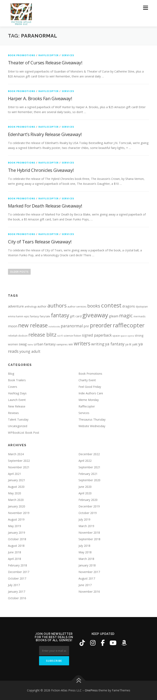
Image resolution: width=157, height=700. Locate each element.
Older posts (19, 271)
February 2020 (88, 500)
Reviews (13, 413)
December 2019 (89, 506)
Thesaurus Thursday (91, 419)
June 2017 (85, 585)
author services (76, 306)
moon (12, 326)
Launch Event (17, 400)
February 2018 (17, 565)
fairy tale (45, 316)
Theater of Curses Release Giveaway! (45, 62)
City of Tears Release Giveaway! (39, 241)
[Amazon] (124, 643)
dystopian (142, 306)
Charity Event (87, 380)
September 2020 (89, 480)
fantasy (60, 315)
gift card (76, 316)
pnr (86, 326)
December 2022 (89, 454)
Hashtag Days (17, 393)
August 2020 (16, 487)
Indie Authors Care (90, 393)
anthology (31, 306)
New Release (16, 406)
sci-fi (60, 335)
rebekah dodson (18, 335)
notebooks (54, 326)
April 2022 (85, 461)
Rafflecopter (48, 55)
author (42, 306)
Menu (145, 8)
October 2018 (17, 539)
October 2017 (17, 578)
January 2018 (87, 565)
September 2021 (89, 467)
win (70, 344)
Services (68, 55)
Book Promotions (21, 55)
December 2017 (18, 572)
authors (57, 305)
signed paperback (97, 335)
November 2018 (89, 532)
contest (111, 305)
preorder (101, 325)
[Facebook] (103, 643)
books (93, 306)
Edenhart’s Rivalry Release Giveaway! (45, 134)
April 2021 (14, 474)
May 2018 (85, 552)
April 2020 (85, 493)
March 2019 (86, 526)
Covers (12, 387)
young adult (29, 351)
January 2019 (16, 532)
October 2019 (87, 513)
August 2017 (86, 578)
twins (30, 344)
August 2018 (16, 546)
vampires (62, 344)
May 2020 (14, 493)
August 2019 (16, 519)
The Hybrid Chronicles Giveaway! (41, 170)
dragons (128, 306)
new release (33, 325)
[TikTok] (82, 643)
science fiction (72, 335)
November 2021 (18, 467)
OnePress (91, 690)
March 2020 (16, 500)
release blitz (42, 334)
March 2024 (16, 454)
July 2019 (84, 519)
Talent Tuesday (18, 419)
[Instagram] (92, 643)
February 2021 (88, 474)
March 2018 (86, 559)
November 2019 (18, 513)
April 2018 (14, 559)
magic (126, 315)
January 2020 (16, 506)
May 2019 (14, 526)
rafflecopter (129, 325)
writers (82, 343)
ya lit (128, 344)
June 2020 (85, 487)
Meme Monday (88, 400)
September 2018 (89, 539)
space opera (127, 335)
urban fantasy (45, 344)
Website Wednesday (91, 426)
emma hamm (15, 316)
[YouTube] (113, 643)
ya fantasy (114, 344)
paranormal (72, 326)
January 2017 (16, 591)
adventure (16, 306)
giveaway (95, 315)
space (116, 335)
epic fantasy (31, 316)
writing (97, 343)
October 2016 (17, 598)
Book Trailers (17, 380)
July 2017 (14, 585)
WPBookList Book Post (23, 433)
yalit (135, 344)
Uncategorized (17, 426)
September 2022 (19, 461)
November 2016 (89, 591)
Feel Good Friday (89, 387)
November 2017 (89, 572)
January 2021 (16, 480)
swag (23, 344)
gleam (113, 316)
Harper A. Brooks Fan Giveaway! (40, 98)
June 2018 (14, 552)
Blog (11, 374)
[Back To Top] (78, 681)
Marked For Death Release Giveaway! (45, 206)
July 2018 (84, 546)
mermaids (139, 316)
